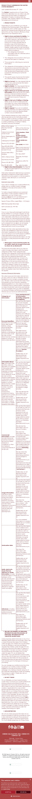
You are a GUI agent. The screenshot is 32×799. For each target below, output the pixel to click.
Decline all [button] (23, 792)
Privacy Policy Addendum (12, 740)
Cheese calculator (9, 734)
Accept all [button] (8, 792)
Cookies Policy (23, 740)
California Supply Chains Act (20, 741)
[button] (16, 796)
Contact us (16, 735)
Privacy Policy (19, 738)
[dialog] (16, 788)
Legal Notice (8, 741)
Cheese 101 (25, 734)
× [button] (30, 779)
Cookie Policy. (6, 789)
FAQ (19, 734)
